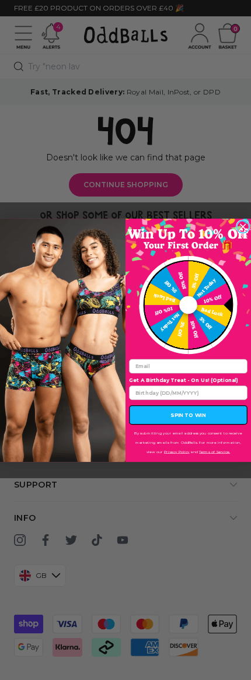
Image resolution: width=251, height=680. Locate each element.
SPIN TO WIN (187, 415)
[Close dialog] (242, 226)
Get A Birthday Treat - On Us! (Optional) (183, 380)
